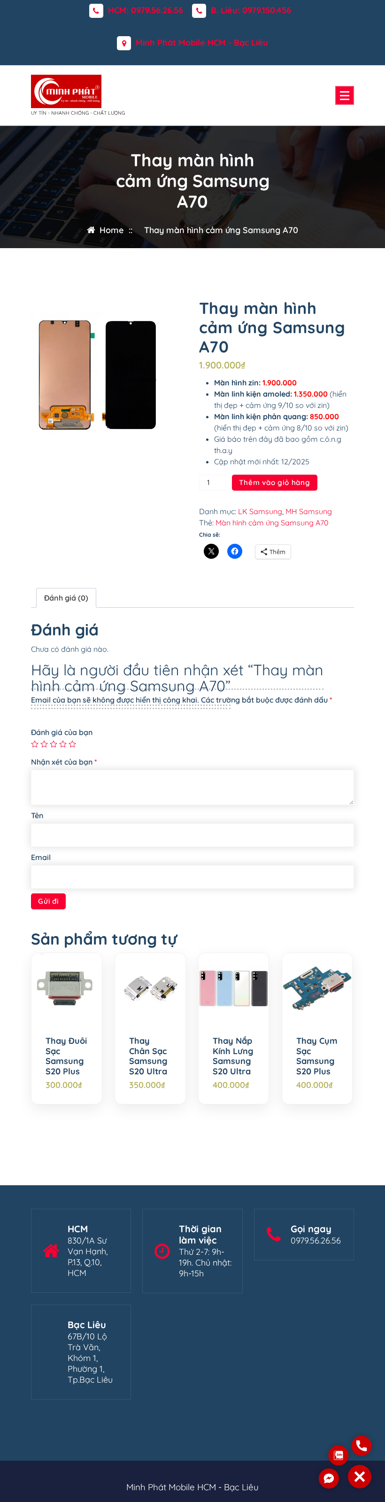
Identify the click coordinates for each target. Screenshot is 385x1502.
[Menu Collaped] (344, 95)
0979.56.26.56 (316, 1240)
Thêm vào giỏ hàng (274, 482)
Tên (37, 815)
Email (41, 857)
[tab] (66, 598)
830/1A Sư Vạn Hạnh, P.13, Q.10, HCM (88, 1256)
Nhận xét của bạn (64, 762)
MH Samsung (308, 511)
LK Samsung (260, 511)
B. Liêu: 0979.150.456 (251, 10)
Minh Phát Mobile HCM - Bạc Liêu (202, 43)
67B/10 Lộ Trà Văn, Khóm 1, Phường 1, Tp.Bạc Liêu (90, 1358)
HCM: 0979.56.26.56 (145, 10)
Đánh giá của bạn (61, 732)
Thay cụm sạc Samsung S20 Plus (317, 1056)
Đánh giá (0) (66, 597)
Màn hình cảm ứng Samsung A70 (272, 522)
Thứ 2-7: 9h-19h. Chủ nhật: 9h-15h (205, 1262)
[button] (359, 1476)
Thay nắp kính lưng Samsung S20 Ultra (233, 1056)
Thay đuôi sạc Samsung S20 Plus (66, 1056)
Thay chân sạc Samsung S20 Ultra (148, 1056)
